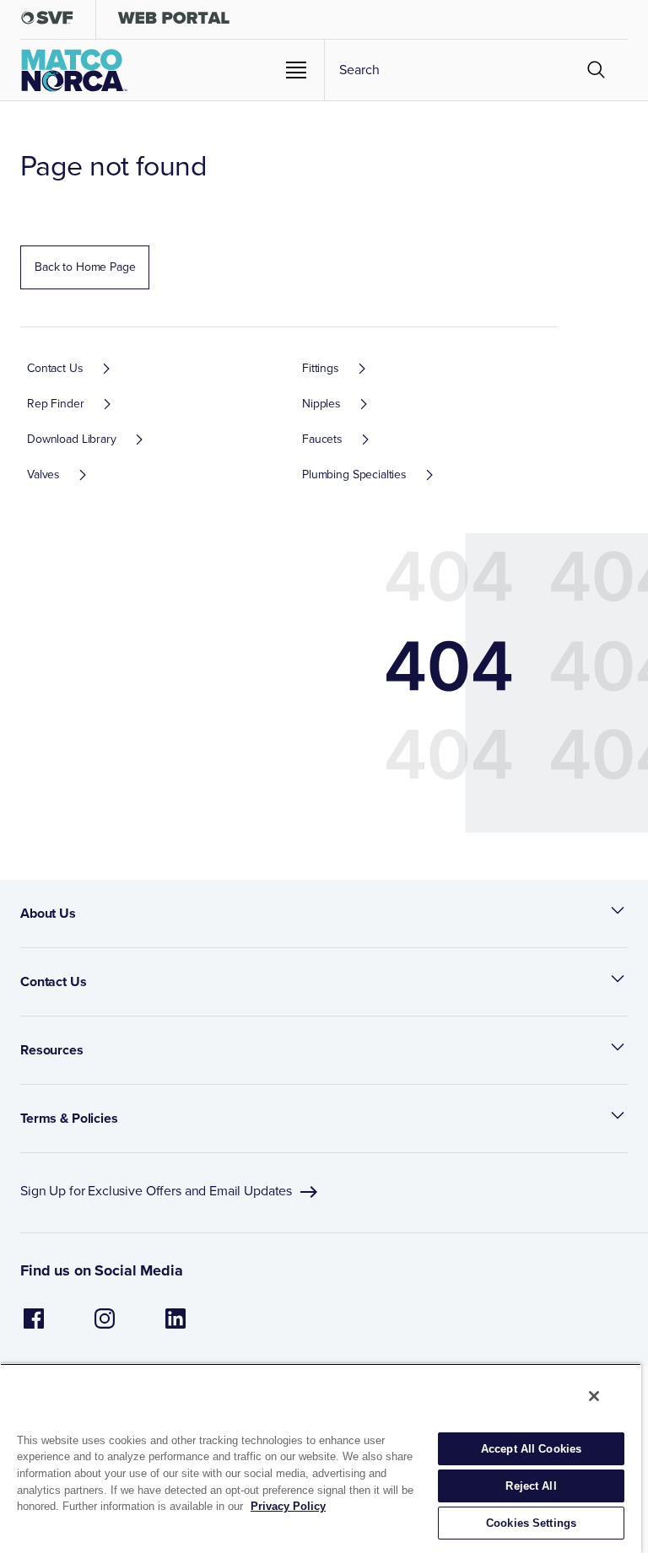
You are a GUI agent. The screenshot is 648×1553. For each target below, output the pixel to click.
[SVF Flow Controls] (47, 21)
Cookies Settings (531, 1523)
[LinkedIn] (175, 1327)
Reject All (530, 1486)
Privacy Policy (288, 1506)
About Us (48, 913)
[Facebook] (33, 1327)
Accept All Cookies (531, 1448)
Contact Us (53, 981)
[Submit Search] (596, 70)
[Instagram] (104, 1327)
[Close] (594, 1396)
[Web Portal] (173, 21)
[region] (320, 1458)
